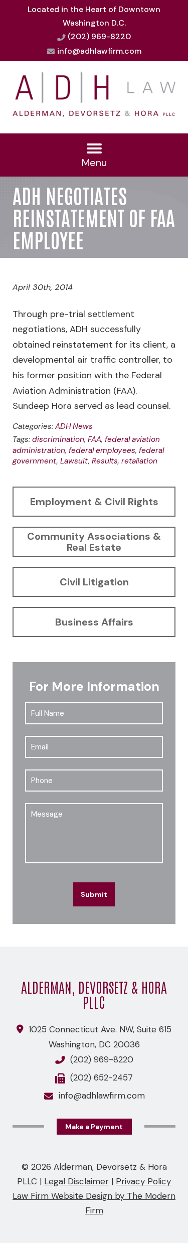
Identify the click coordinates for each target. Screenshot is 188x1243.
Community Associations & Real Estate (94, 542)
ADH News (74, 426)
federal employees (102, 450)
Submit (94, 894)
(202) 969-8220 (99, 36)
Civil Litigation (94, 581)
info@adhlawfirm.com (99, 51)
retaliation (139, 461)
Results (105, 461)
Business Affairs (94, 622)
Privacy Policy (143, 1181)
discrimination (58, 439)
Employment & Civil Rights (94, 501)
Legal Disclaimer (76, 1181)
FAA (94, 439)
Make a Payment (94, 1126)
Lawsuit (74, 461)
